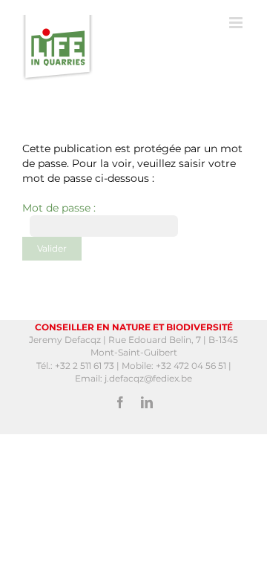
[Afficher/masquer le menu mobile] (237, 22)
